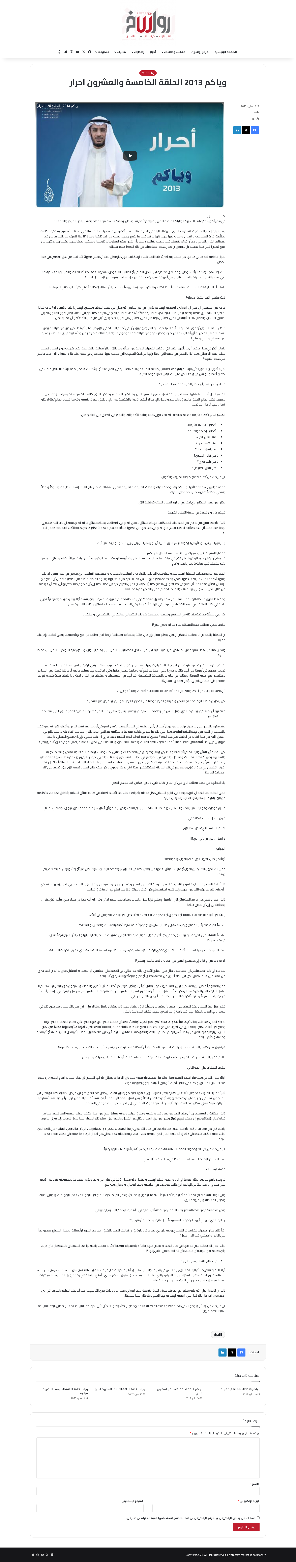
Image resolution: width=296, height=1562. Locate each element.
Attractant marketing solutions (246, 1554)
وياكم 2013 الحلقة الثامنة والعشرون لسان (120, 1389)
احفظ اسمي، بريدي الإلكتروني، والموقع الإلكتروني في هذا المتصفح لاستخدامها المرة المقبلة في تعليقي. (191, 1518)
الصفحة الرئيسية (225, 51)
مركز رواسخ (201, 51)
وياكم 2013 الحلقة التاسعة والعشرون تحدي (179, 1391)
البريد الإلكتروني (249, 1500)
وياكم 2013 (148, 73)
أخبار (153, 51)
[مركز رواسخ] (148, 23)
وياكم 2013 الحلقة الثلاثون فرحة (240, 1389)
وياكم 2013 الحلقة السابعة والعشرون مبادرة (65, 1391)
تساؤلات (103, 51)
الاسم (255, 1483)
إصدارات (139, 51)
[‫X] (246, 130)
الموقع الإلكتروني (132, 1500)
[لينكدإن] (237, 130)
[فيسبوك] (255, 130)
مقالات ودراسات (174, 51)
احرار (217, 1334)
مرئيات (121, 51)
